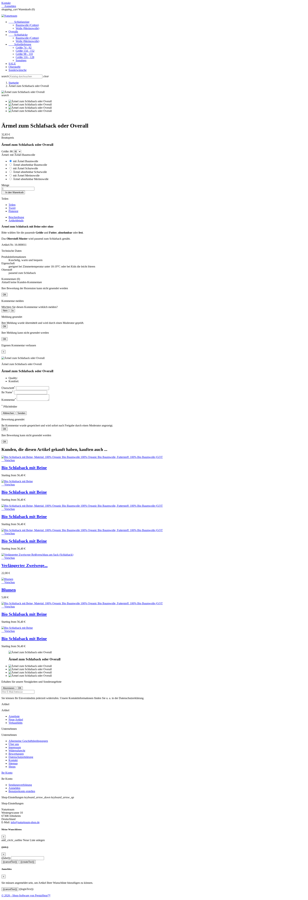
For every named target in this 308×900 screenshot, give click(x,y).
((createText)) (27, 862)
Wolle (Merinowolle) (27, 28)
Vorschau (8, 460)
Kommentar (8, 399)
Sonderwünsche (18, 70)
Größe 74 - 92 (24, 47)
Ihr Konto (6, 772)
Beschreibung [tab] (16, 217)
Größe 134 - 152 (25, 50)
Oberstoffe (14, 66)
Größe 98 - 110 (24, 53)
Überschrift (8, 388)
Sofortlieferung (20, 44)
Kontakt (6, 2)
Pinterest (13, 211)
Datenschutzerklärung (21, 757)
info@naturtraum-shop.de (25, 822)
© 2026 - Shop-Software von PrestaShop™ (25, 895)
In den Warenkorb (13, 192)
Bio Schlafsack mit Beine (24, 467)
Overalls (13, 31)
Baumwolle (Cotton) (27, 25)
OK (4, 294)
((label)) (5, 857)
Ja (12, 310)
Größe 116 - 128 (25, 57)
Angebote (14, 716)
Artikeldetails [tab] (16, 220)
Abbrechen (8, 413)
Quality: (13, 378)
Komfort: (14, 381)
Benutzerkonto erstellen (22, 791)
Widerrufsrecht (17, 750)
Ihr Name (7, 392)
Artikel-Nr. (7, 244)
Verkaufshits (15, 722)
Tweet (12, 207)
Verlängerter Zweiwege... (24, 565)
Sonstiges (21, 60)
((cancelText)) (10, 862)
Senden (21, 413)
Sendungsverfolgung (20, 784)
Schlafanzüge (19, 21)
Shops (12, 766)
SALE (12, 63)
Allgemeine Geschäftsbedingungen (28, 740)
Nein (5, 310)
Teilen (12, 204)
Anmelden (14, 788)
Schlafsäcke (18, 34)
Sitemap (13, 763)
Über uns (14, 744)
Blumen (8, 590)
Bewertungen (16, 753)
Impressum (15, 747)
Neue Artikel (16, 719)
